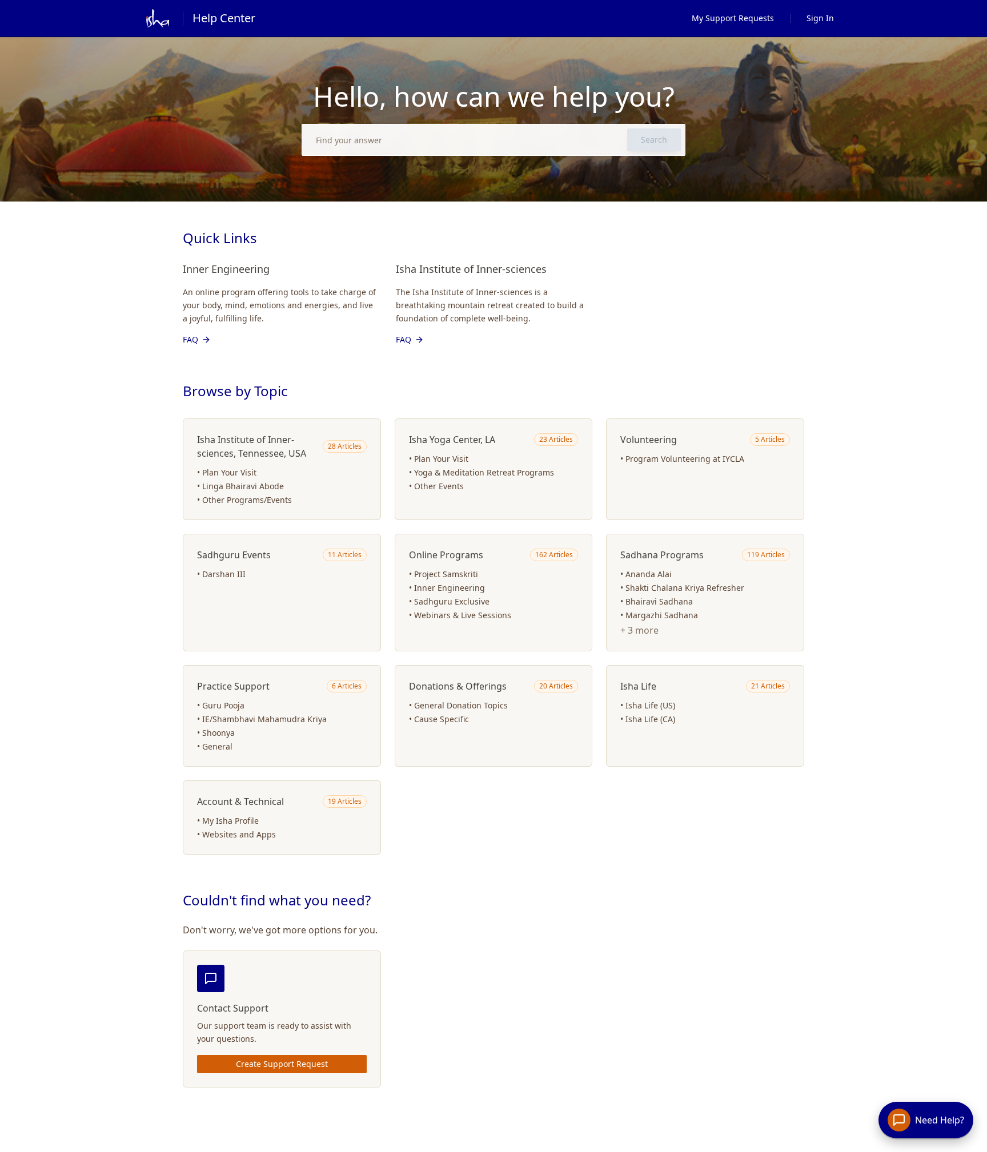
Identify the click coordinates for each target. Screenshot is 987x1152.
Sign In (820, 18)
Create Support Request (282, 1063)
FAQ (190, 339)
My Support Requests (733, 18)
